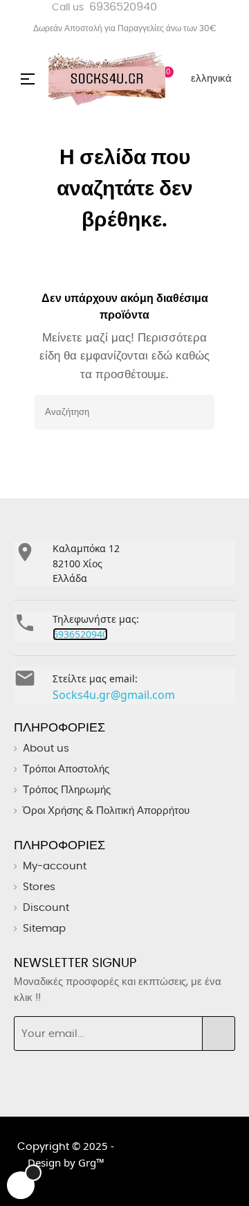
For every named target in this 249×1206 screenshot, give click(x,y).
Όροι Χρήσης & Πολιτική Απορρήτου (106, 811)
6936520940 (123, 6)
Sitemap (44, 928)
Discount (46, 908)
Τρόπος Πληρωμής (67, 790)
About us (46, 748)
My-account (54, 866)
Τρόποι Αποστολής (66, 769)
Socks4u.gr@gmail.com (114, 694)
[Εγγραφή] (218, 1033)
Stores (39, 887)
